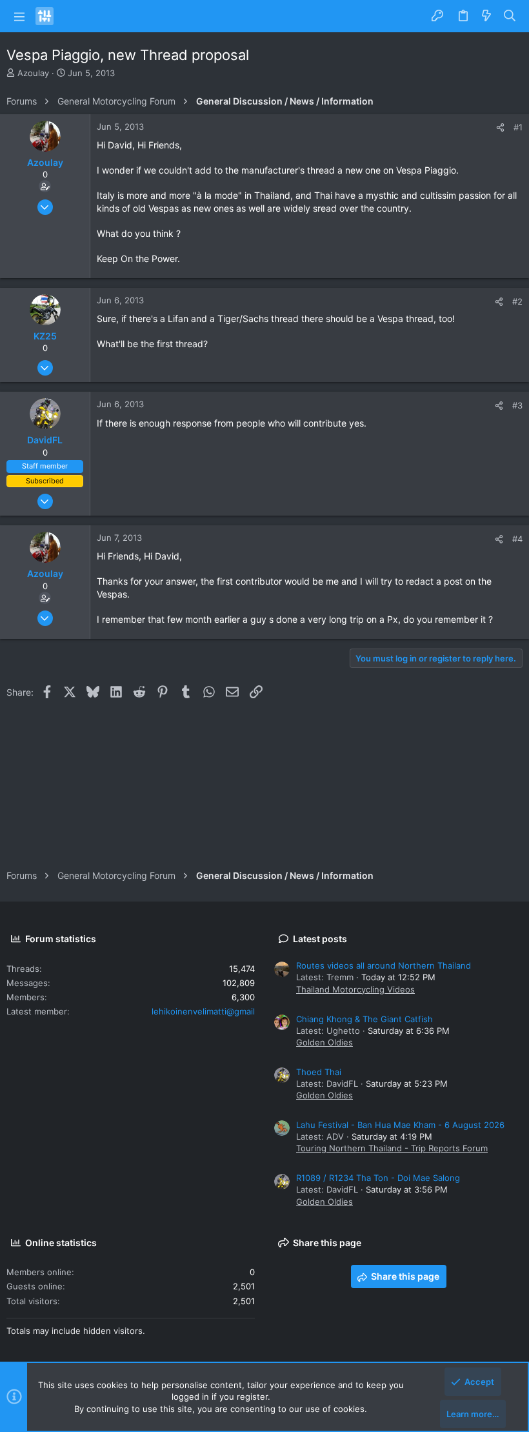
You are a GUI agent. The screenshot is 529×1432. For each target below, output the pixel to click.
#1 (518, 127)
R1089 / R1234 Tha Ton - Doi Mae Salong (378, 1178)
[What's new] (486, 16)
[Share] (500, 127)
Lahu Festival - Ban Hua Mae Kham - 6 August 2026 (400, 1125)
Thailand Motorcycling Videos (355, 989)
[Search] (510, 16)
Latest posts (320, 938)
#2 (517, 301)
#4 (517, 539)
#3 (517, 405)
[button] (19, 16)
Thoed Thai (318, 1072)
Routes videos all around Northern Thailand (383, 965)
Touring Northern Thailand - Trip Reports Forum (392, 1148)
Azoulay (33, 73)
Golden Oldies (324, 1042)
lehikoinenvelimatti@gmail (203, 1011)
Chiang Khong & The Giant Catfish (364, 1019)
